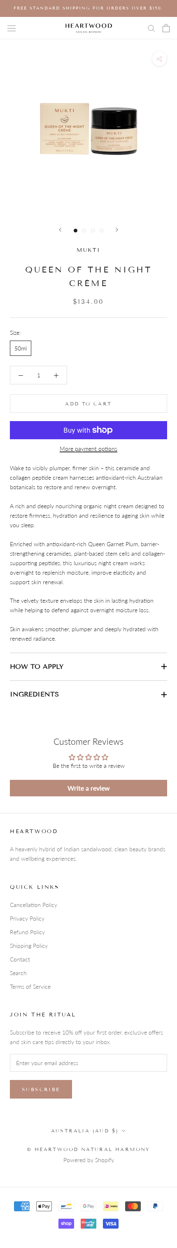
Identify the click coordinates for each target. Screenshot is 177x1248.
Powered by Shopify (88, 1159)
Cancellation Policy (33, 904)
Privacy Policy (27, 918)
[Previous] (60, 230)
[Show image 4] (101, 230)
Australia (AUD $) (85, 1130)
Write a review (89, 788)
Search (18, 972)
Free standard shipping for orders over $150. (88, 8)
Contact (20, 959)
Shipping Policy (29, 945)
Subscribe (41, 1089)
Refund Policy (27, 931)
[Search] (151, 27)
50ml (20, 348)
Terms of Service (30, 986)
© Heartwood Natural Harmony (88, 1149)
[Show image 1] (75, 230)
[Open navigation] (11, 28)
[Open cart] (166, 28)
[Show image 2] (84, 230)
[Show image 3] (93, 230)
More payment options (88, 448)
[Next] (117, 230)
